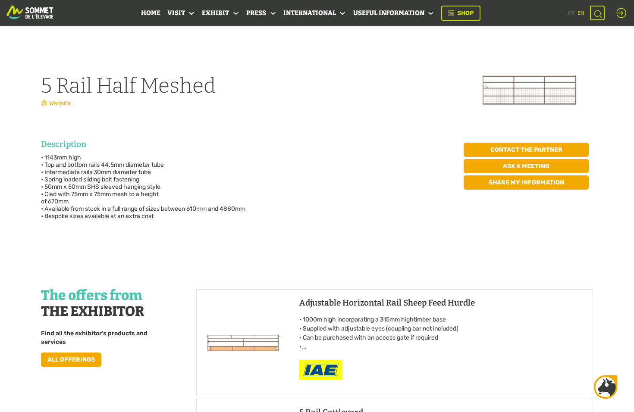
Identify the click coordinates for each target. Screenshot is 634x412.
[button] (460, 13)
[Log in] (621, 13)
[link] (150, 13)
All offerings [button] (71, 359)
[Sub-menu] (191, 13)
